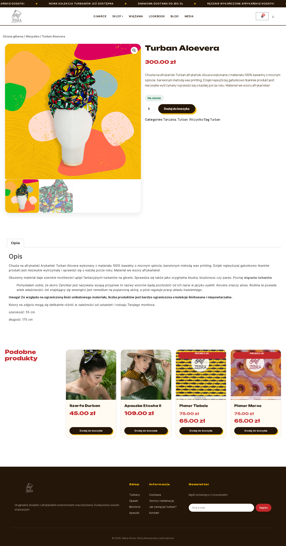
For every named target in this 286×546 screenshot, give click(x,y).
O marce (99, 16)
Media (189, 16)
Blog (175, 16)
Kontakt (154, 513)
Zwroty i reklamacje (161, 501)
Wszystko (32, 36)
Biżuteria (134, 507)
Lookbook (157, 16)
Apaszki (134, 513)
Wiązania (136, 16)
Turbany (134, 495)
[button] (134, 50)
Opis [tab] (15, 243)
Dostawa (155, 495)
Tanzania (169, 119)
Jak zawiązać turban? (163, 507)
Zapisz (263, 507)
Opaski (133, 501)
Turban (182, 119)
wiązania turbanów (258, 277)
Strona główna (13, 36)
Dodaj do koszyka (176, 109)
